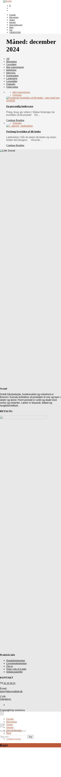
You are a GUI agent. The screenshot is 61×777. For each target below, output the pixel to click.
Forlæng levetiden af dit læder (23, 131)
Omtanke (10, 84)
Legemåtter (11, 81)
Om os (9, 666)
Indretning (11, 70)
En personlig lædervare (19, 106)
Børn (11, 27)
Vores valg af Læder (16, 669)
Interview (11, 72)
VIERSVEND (15, 32)
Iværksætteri (12, 75)
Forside (12, 15)
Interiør (12, 22)
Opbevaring (12, 87)
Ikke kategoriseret (15, 67)
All (7, 58)
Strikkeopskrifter (14, 671)
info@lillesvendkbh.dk (11, 691)
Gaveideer (11, 64)
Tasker (12, 20)
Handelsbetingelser (15, 660)
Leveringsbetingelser (16, 663)
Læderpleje (11, 78)
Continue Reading (15, 120)
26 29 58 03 (9, 683)
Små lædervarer (15, 25)
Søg (30, 736)
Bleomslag (13, 17)
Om (10, 30)
